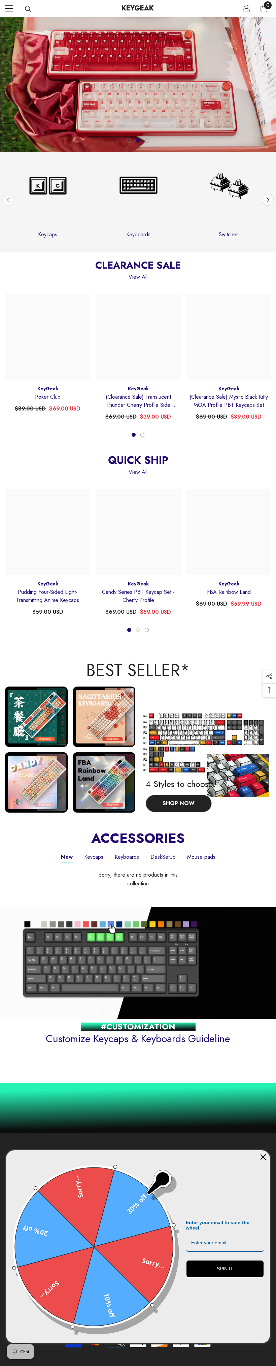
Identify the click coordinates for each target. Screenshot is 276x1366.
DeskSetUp (163, 857)
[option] (138, 84)
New (67, 857)
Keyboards (138, 234)
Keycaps (47, 234)
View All (138, 277)
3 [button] (147, 141)
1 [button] (129, 141)
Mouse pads (201, 857)
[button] (268, 200)
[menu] (9, 8)
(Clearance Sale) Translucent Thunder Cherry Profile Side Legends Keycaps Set (138, 401)
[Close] (263, 1157)
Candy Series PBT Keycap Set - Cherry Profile (138, 596)
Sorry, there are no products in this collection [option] (138, 879)
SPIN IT (225, 1268)
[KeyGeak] (47, 199)
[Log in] (246, 8)
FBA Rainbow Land (229, 592)
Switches (229, 234)
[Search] (28, 9)
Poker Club (48, 397)
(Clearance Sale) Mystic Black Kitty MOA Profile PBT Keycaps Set (228, 401)
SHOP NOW (126, 83)
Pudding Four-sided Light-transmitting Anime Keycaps (47, 596)
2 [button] (138, 141)
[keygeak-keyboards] (138, 199)
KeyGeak (47, 388)
